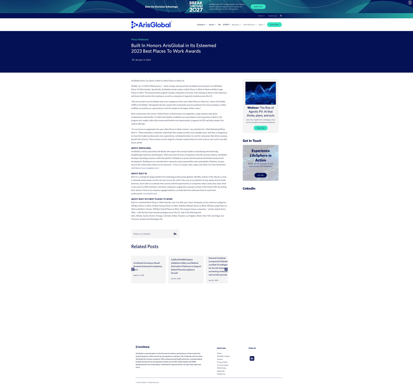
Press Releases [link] (140, 39)
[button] (132, 269)
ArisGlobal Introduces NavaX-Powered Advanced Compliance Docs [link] (147, 266)
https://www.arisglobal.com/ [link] (147, 168)
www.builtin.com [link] (150, 193)
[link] (410, 2)
